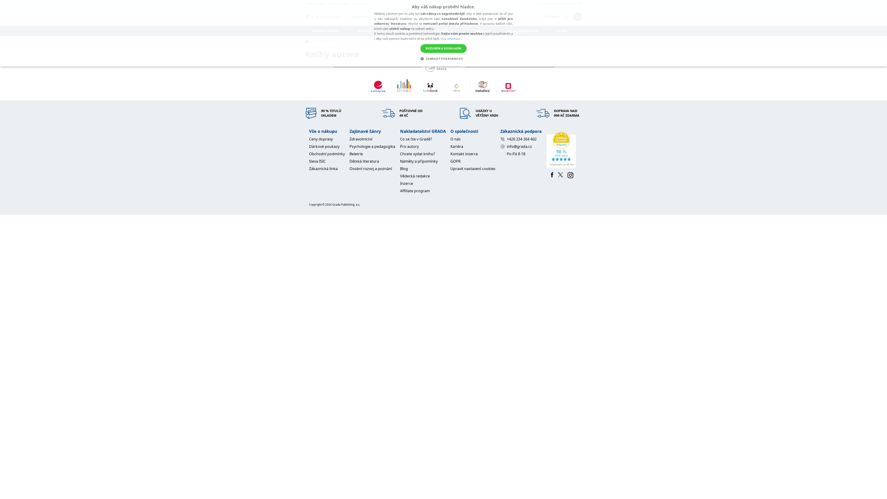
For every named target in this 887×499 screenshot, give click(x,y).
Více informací (450, 39)
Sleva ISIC (317, 161)
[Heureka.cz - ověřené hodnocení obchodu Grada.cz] (562, 150)
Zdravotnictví (360, 139)
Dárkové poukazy (324, 146)
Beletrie (356, 153)
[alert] (443, 33)
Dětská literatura (364, 161)
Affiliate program (415, 190)
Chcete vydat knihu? (417, 153)
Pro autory (409, 146)
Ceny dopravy (321, 139)
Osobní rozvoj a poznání (370, 168)
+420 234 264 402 (522, 139)
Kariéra (456, 146)
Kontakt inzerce (464, 153)
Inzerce (406, 183)
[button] (443, 58)
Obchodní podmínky (327, 153)
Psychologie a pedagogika (372, 146)
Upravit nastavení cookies (472, 168)
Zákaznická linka (323, 168)
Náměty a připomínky (419, 161)
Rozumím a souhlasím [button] (443, 48)
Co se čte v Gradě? (416, 139)
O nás (455, 139)
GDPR (455, 161)
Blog (404, 168)
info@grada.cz (519, 146)
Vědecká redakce (415, 176)
